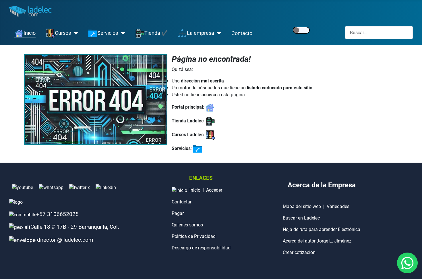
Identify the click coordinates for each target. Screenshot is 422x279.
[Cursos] (74, 33)
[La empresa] (217, 33)
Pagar (178, 213)
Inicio (194, 190)
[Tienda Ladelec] (210, 121)
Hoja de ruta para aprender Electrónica (321, 229)
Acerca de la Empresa (322, 185)
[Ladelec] (209, 107)
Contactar (181, 202)
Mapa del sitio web (302, 206)
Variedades (338, 206)
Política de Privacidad (194, 236)
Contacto (241, 33)
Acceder (214, 190)
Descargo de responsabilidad (201, 248)
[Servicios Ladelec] (197, 148)
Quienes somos (187, 225)
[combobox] (379, 32)
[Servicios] (121, 33)
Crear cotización (299, 252)
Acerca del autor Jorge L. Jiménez (317, 241)
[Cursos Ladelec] (210, 134)
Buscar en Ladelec (301, 218)
